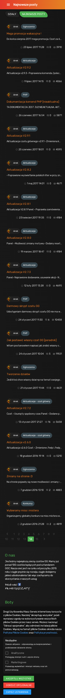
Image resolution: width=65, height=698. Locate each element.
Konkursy (27, 503)
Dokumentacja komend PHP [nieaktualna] (33, 101)
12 (18, 539)
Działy (12, 14)
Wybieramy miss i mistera (23, 510)
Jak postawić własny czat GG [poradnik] (32, 340)
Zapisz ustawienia (17, 692)
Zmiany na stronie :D (20, 476)
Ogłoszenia (29, 26)
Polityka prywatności (45, 632)
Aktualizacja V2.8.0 (19, 237)
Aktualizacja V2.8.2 (19, 169)
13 (24, 539)
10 (6, 539)
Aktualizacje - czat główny (36, 401)
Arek (15, 26)
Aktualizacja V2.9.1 (18, 135)
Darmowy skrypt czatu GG (23, 306)
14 (30, 539)
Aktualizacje (29, 60)
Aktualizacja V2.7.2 (19, 408)
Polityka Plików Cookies (15, 632)
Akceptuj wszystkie (18, 678)
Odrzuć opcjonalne (19, 685)
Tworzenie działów (18, 374)
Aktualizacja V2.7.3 (19, 272)
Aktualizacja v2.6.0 (19, 442)
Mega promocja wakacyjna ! (24, 33)
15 (37, 539)
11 (12, 539)
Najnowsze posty (25, 4)
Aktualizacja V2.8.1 (18, 203)
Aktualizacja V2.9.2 (19, 67)
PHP (25, 94)
